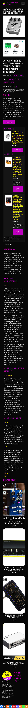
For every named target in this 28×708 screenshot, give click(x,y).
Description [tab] (8, 244)
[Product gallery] (14, 26)
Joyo (8, 9)
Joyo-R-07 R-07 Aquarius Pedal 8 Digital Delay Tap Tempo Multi (14, 522)
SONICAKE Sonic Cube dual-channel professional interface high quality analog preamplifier (14, 569)
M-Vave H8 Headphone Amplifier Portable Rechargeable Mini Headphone (14, 616)
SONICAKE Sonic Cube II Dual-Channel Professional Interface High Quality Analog (14, 663)
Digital (6, 83)
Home (4, 9)
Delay (18, 79)
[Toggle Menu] (23, 3)
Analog (11, 79)
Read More (9, 122)
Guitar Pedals (13, 9)
